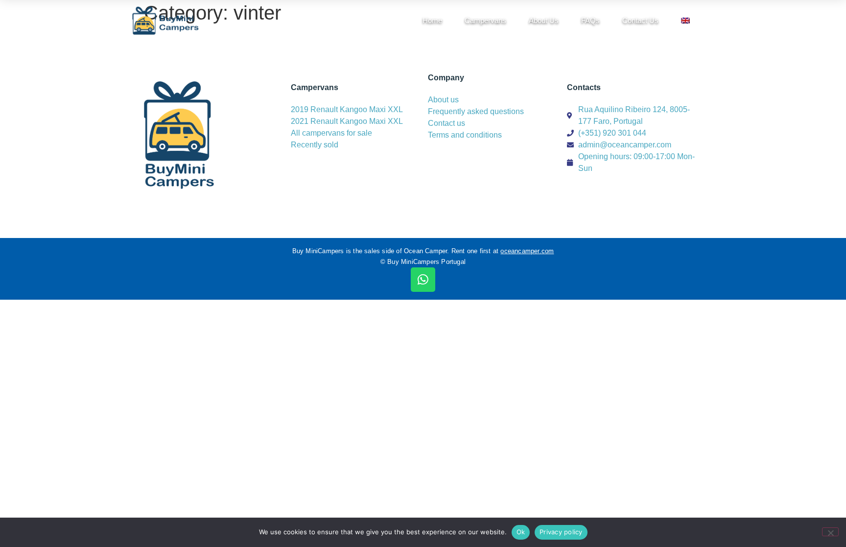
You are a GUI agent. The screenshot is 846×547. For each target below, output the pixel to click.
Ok (521, 532)
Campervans (485, 20)
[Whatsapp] (423, 279)
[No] (830, 531)
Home (432, 20)
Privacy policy (561, 532)
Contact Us (640, 20)
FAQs (590, 20)
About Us (544, 20)
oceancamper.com (527, 251)
